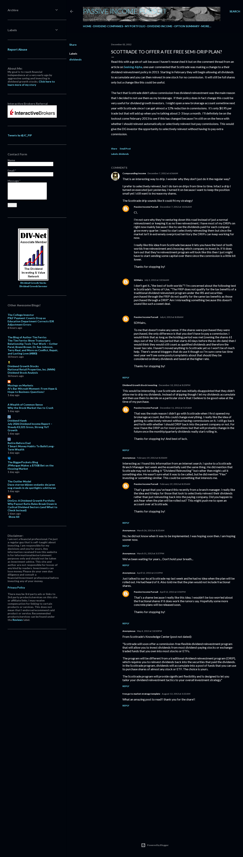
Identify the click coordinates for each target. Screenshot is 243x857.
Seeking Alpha (133, 67)
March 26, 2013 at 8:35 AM (150, 530)
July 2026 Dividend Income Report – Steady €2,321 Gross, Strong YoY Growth (30, 427)
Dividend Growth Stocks (33, 283)
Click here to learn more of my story (31, 83)
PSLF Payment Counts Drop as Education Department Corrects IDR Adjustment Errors (31, 321)
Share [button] (73, 44)
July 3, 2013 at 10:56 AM (156, 280)
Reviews (18, 619)
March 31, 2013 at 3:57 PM (150, 553)
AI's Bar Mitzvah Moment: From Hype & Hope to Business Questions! (32, 390)
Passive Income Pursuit (125, 11)
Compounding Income (134, 173)
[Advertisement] (173, 797)
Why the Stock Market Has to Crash (30, 407)
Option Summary (186, 26)
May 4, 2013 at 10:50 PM (149, 631)
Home (87, 26)
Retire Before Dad (19, 443)
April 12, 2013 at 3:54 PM (172, 591)
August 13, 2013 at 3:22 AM (176, 693)
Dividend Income (159, 26)
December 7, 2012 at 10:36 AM (176, 206)
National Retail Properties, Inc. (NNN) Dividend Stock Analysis (31, 371)
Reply (125, 377)
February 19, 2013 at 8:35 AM (175, 484)
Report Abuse (17, 49)
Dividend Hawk (17, 420)
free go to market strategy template (141, 693)
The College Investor (21, 314)
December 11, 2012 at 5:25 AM (176, 407)
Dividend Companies (108, 26)
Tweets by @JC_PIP (20, 135)
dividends (75, 59)
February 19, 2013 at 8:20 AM (152, 457)
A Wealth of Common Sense (25, 404)
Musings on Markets (20, 385)
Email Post (125, 148)
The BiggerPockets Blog (23, 462)
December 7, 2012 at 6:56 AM (163, 173)
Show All (14, 516)
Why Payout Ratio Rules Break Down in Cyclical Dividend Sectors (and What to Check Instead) (32, 507)
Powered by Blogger (158, 845)
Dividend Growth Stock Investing (139, 385)
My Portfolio (135, 26)
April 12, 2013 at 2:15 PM (150, 572)
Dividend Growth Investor (33, 286)
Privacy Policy (16, 587)
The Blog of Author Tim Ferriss (27, 337)
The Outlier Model (19, 481)
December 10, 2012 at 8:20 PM (174, 385)
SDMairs (138, 280)
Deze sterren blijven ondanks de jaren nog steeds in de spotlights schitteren (32, 486)
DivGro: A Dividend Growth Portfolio (31, 500)
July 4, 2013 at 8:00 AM (171, 317)
